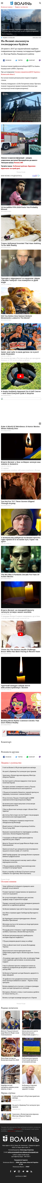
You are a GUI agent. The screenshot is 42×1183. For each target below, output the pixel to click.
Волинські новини (6, 7)
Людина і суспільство (21, 7)
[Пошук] (40, 3)
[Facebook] (10, 1171)
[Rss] (31, 1171)
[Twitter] (14, 1171)
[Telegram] (23, 1171)
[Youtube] (27, 1171)
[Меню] (2, 3)
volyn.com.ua (17, 1129)
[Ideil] (21, 1176)
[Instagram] (19, 1171)
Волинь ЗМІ (18, 163)
